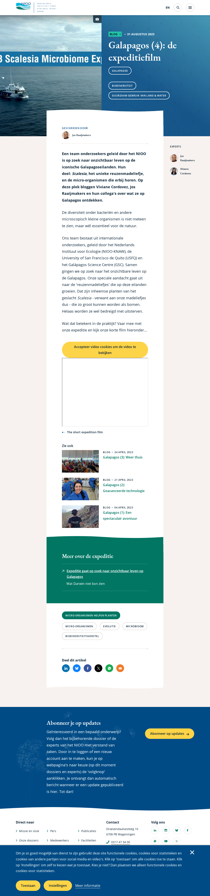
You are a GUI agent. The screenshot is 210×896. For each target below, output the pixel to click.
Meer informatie (87, 885)
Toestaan (28, 885)
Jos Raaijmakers (187, 158)
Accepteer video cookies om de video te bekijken (105, 350)
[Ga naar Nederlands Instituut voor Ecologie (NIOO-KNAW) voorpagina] (23, 6)
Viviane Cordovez (185, 171)
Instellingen (58, 885)
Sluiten (192, 852)
